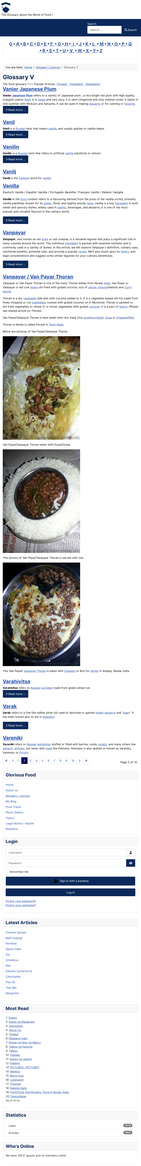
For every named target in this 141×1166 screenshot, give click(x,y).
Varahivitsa (16, 681)
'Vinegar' (61, 84)
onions (102, 287)
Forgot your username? (21, 905)
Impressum (16, 1026)
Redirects (12, 829)
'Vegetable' (76, 84)
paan (126, 712)
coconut (94, 306)
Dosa (108, 317)
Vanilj (9, 172)
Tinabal (13, 1034)
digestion (48, 717)
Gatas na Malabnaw (22, 1022)
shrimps (19, 748)
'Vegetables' (93, 84)
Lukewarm (17, 1079)
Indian (100, 712)
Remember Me (19, 871)
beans (34, 287)
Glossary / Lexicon (18, 796)
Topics (10, 818)
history (125, 251)
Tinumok (15, 1084)
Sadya (123, 306)
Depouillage (18, 1096)
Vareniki (13, 738)
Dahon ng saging (21, 1059)
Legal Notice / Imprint (20, 823)
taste (90, 203)
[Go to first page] (6, 760)
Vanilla (11, 186)
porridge (96, 317)
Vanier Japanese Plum (29, 89)
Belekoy (15, 1071)
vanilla (52, 128)
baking (61, 207)
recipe (82, 251)
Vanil (9, 122)
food (23, 199)
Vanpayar (14, 232)
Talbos (13, 1050)
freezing (129, 103)
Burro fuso (17, 1075)
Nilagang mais (18, 1038)
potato (102, 744)
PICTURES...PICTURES (24, 1067)
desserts (94, 103)
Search (91, 24)
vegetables (39, 302)
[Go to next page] (80, 760)
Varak (10, 706)
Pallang (15, 1063)
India (107, 283)
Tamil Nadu (56, 324)
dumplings (44, 744)
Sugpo (12, 1017)
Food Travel (13, 807)
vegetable (29, 298)
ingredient (121, 203)
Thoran (41, 671)
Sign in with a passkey (74, 881)
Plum (29, 95)
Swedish (24, 178)
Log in (71, 892)
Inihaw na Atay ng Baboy (25, 1042)
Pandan (15, 1055)
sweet (41, 99)
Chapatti (69, 671)
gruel (87, 317)
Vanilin (11, 147)
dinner (94, 671)
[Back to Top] (135, 1159)
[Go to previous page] (13, 760)
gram (45, 239)
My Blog (11, 801)
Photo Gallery (14, 812)
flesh (27, 99)
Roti (131, 317)
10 (73, 760)
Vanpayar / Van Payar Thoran (38, 277)
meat (49, 748)
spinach (8, 748)
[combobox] (104, 30)
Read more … (16, 109)
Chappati (122, 317)
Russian (20, 128)
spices (92, 287)
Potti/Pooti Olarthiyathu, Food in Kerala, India (39, 1092)
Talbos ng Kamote (20, 1046)
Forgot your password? (21, 901)
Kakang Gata (18, 1088)
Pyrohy (23, 752)
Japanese (18, 95)
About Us (15, 1030)
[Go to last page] (86, 760)
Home (9, 784)
